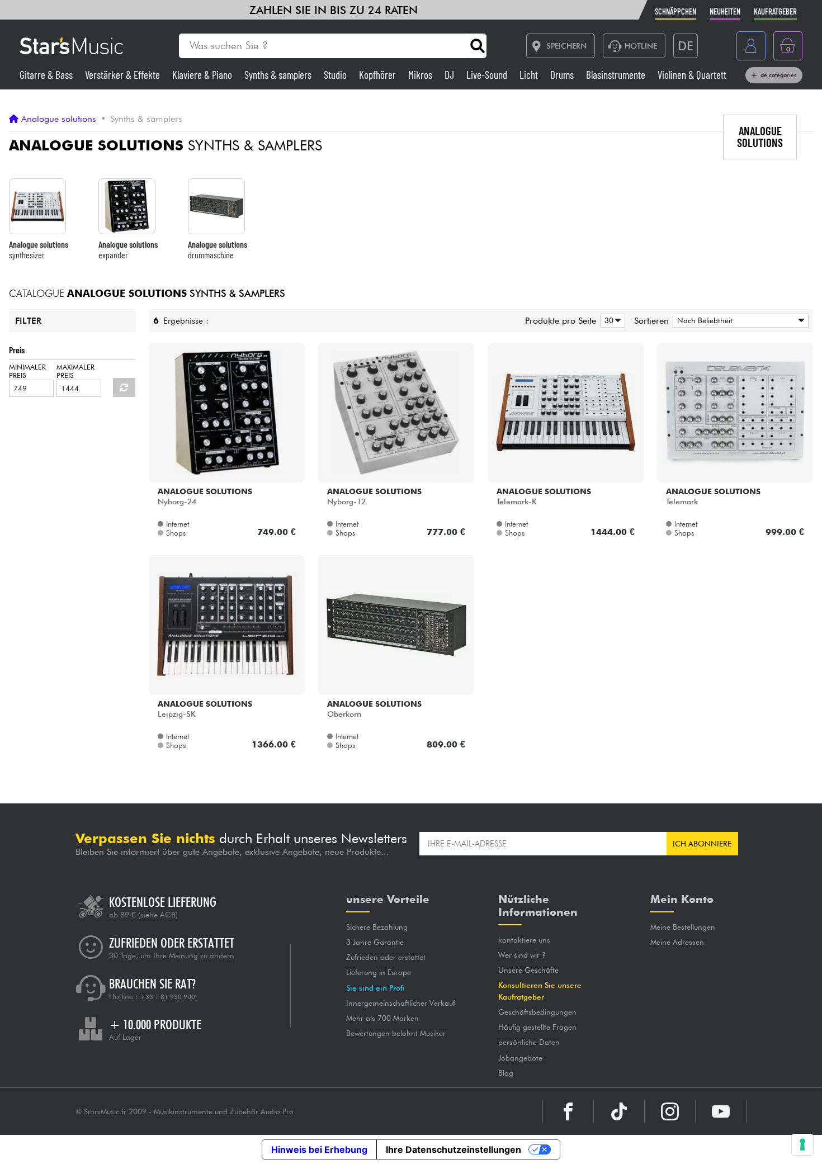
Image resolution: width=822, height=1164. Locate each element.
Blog (505, 1072)
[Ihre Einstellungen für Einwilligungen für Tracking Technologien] (802, 1144)
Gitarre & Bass (47, 74)
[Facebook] (568, 1111)
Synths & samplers (279, 74)
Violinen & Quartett (692, 74)
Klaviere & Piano (203, 74)
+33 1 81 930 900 (167, 997)
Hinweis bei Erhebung (319, 1149)
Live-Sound (487, 74)
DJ (450, 74)
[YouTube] (721, 1111)
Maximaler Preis (75, 371)
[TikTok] (619, 1111)
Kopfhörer (378, 74)
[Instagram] (670, 1111)
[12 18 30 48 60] (610, 321)
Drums (563, 74)
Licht (529, 74)
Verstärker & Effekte (123, 74)
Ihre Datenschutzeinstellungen (453, 1149)
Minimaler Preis (27, 371)
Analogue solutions (58, 119)
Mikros (421, 74)
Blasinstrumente (617, 74)
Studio (336, 74)
